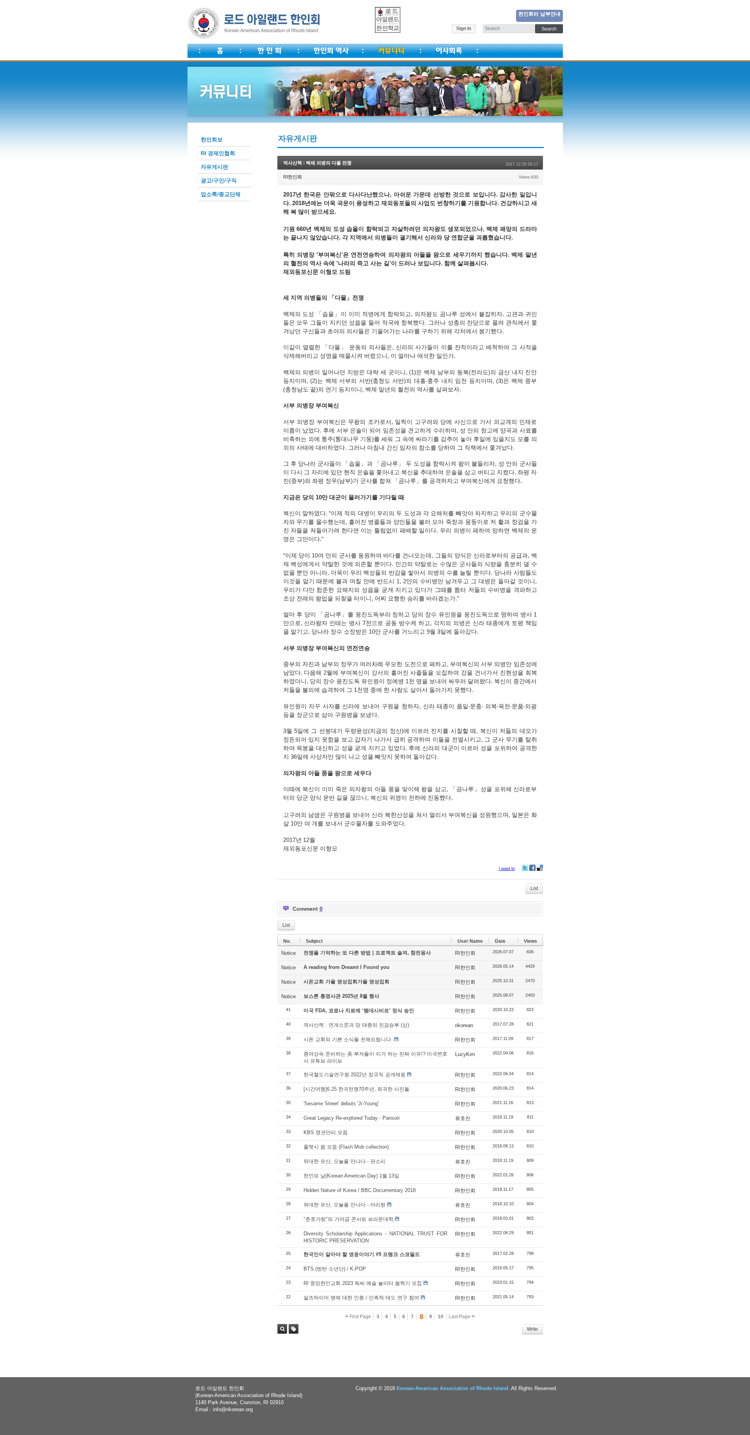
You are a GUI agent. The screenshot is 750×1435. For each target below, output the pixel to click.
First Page (359, 1316)
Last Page (460, 1316)
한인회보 (212, 139)
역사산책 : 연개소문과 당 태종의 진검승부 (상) (356, 1025)
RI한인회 (292, 177)
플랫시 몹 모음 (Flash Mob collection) (346, 1147)
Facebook (532, 868)
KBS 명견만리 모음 (326, 1132)
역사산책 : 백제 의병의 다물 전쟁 (317, 163)
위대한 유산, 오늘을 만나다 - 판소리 (345, 1161)
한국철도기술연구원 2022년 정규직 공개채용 (354, 1075)
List (534, 888)
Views (530, 941)
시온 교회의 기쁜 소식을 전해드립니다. (348, 1039)
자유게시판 (214, 167)
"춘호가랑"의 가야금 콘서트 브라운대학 (348, 1219)
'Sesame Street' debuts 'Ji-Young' (341, 1103)
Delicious (540, 868)
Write (532, 1329)
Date (500, 941)
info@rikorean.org (233, 1409)
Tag (293, 1329)
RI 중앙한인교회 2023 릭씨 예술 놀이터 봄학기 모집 (363, 1283)
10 (440, 1316)
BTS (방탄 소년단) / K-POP (335, 1269)
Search (282, 1329)
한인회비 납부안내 (539, 14)
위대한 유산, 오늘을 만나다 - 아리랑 (345, 1205)
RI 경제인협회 (218, 153)
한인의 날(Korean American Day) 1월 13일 (351, 1176)
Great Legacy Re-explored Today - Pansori (352, 1118)
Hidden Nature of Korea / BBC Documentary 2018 (360, 1190)
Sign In (463, 28)
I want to (507, 868)
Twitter (525, 868)
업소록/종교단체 (221, 194)
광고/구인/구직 (219, 180)
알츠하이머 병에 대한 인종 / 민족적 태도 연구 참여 (361, 1298)
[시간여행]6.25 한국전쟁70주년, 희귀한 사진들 (356, 1089)
